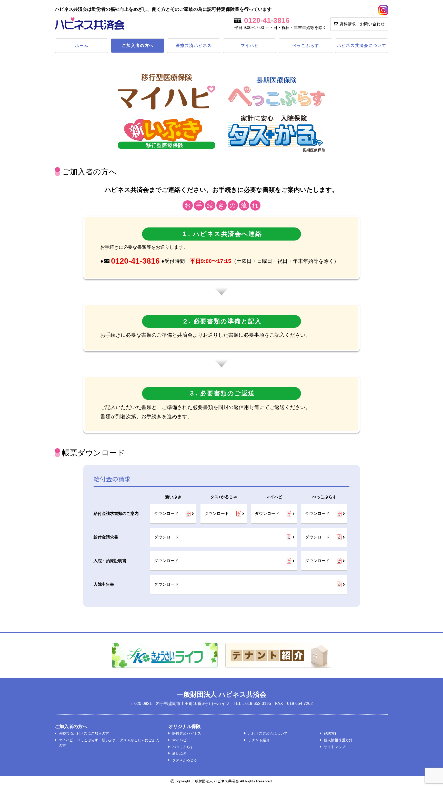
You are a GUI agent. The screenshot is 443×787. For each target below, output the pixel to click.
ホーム (82, 45)
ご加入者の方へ (138, 45)
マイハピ (250, 45)
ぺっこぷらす (305, 45)
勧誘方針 (331, 733)
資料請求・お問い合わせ (362, 24)
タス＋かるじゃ (184, 760)
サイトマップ (334, 747)
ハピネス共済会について (362, 45)
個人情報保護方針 (338, 740)
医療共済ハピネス (194, 45)
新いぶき (179, 753)
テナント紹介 (259, 740)
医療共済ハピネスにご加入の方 (84, 733)
